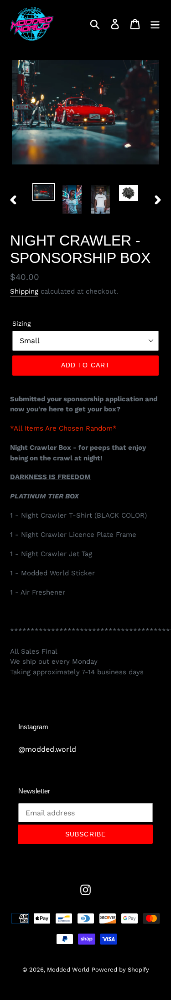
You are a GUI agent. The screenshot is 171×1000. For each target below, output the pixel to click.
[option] (44, 193)
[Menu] (155, 24)
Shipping (24, 291)
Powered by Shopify (120, 969)
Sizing (21, 323)
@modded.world (47, 749)
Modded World (68, 969)
